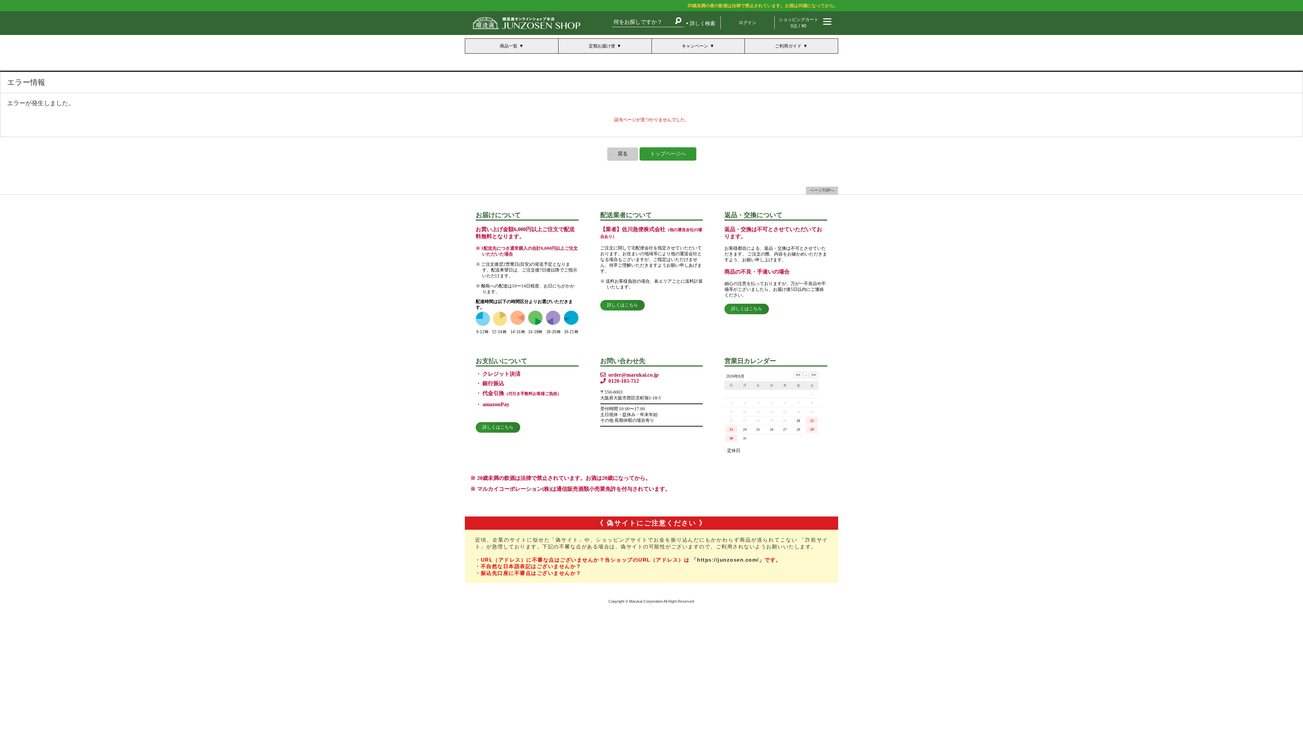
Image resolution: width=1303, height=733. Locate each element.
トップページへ (668, 153)
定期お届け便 (602, 46)
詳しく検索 (702, 23)
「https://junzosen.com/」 (728, 560)
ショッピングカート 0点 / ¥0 (798, 23)
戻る (623, 153)
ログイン (747, 22)
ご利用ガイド (788, 46)
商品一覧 (508, 46)
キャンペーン (695, 46)
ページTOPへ (822, 190)
